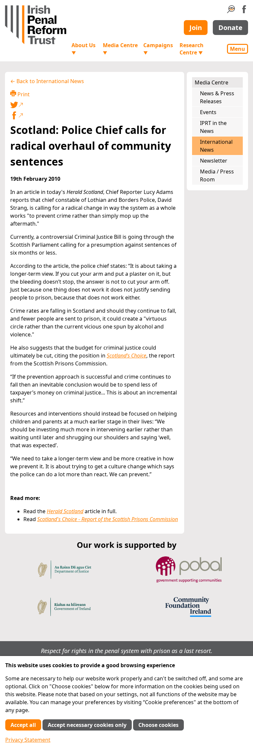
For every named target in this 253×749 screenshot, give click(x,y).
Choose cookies (158, 725)
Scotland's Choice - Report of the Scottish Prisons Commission (107, 519)
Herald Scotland (65, 511)
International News (216, 145)
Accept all (23, 725)
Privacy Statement (27, 739)
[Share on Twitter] (93, 105)
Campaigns (158, 49)
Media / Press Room (217, 175)
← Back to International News (47, 81)
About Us (83, 49)
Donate (230, 27)
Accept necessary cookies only (87, 725)
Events (208, 112)
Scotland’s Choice (126, 355)
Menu (237, 48)
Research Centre (192, 49)
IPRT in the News (213, 127)
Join (195, 27)
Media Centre (120, 49)
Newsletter (213, 160)
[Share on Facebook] (94, 115)
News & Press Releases (217, 97)
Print (23, 94)
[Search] (231, 11)
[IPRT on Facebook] (244, 11)
